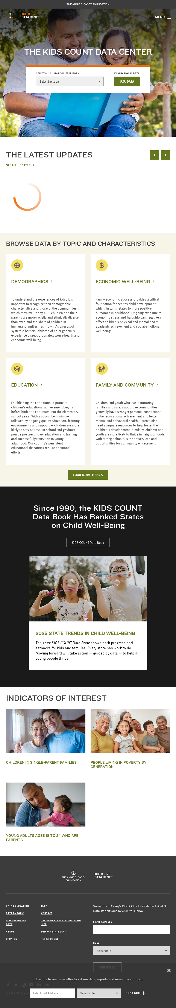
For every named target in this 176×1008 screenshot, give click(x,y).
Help (44, 905)
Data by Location (17, 905)
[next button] (165, 155)
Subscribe (132, 993)
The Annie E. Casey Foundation (88, 4)
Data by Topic (15, 913)
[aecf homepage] (10, 16)
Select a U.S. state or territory (57, 73)
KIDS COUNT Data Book (88, 542)
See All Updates (18, 165)
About (10, 931)
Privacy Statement (53, 931)
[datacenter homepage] (31, 16)
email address (102, 921)
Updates (11, 938)
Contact (46, 913)
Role (96, 942)
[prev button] (154, 155)
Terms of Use (50, 938)
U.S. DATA (127, 81)
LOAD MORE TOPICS (88, 474)
